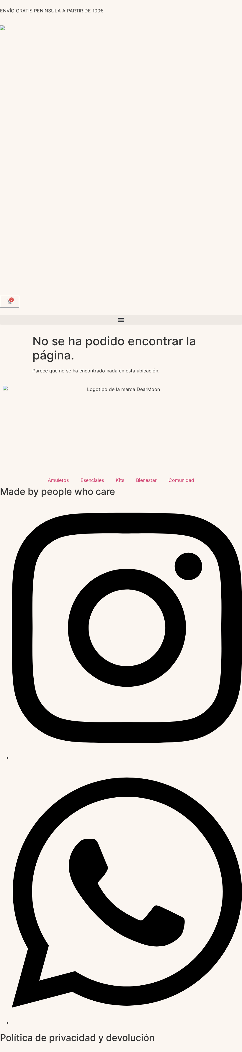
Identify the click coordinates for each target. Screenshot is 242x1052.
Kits (120, 480)
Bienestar (146, 480)
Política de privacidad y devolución (77, 1037)
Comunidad (181, 480)
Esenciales (92, 480)
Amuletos (58, 480)
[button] (121, 320)
